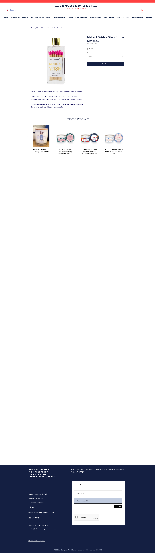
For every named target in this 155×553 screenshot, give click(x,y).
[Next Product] (128, 135)
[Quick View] (41, 136)
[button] (142, 10)
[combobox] (105, 56)
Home (33, 28)
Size (88, 53)
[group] (77, 141)
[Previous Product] (27, 135)
